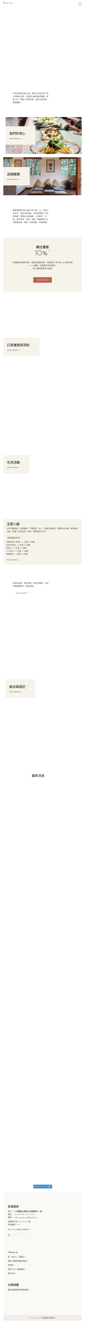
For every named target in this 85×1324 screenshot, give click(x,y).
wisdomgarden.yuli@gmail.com (25, 1218)
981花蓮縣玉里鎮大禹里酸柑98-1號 (27, 1212)
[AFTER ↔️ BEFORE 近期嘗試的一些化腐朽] (23, 1145)
